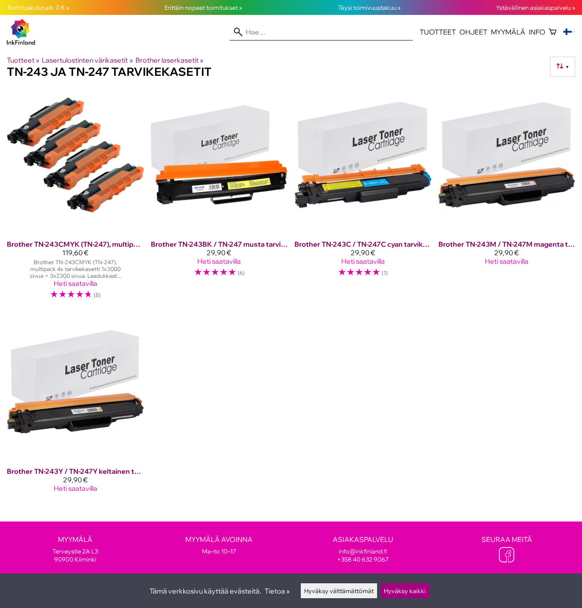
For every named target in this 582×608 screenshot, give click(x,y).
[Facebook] (506, 555)
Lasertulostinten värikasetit (87, 60)
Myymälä (508, 32)
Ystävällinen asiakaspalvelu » (535, 7)
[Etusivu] (24, 42)
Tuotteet (438, 32)
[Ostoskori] (552, 32)
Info (537, 32)
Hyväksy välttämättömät (339, 591)
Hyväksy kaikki (405, 591)
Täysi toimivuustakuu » (369, 7)
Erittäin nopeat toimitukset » (203, 7)
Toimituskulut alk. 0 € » (38, 7)
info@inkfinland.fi (363, 551)
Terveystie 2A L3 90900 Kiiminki (75, 549)
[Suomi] (569, 32)
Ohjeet (473, 32)
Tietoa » (277, 591)
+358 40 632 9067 (363, 559)
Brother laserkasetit (169, 60)
